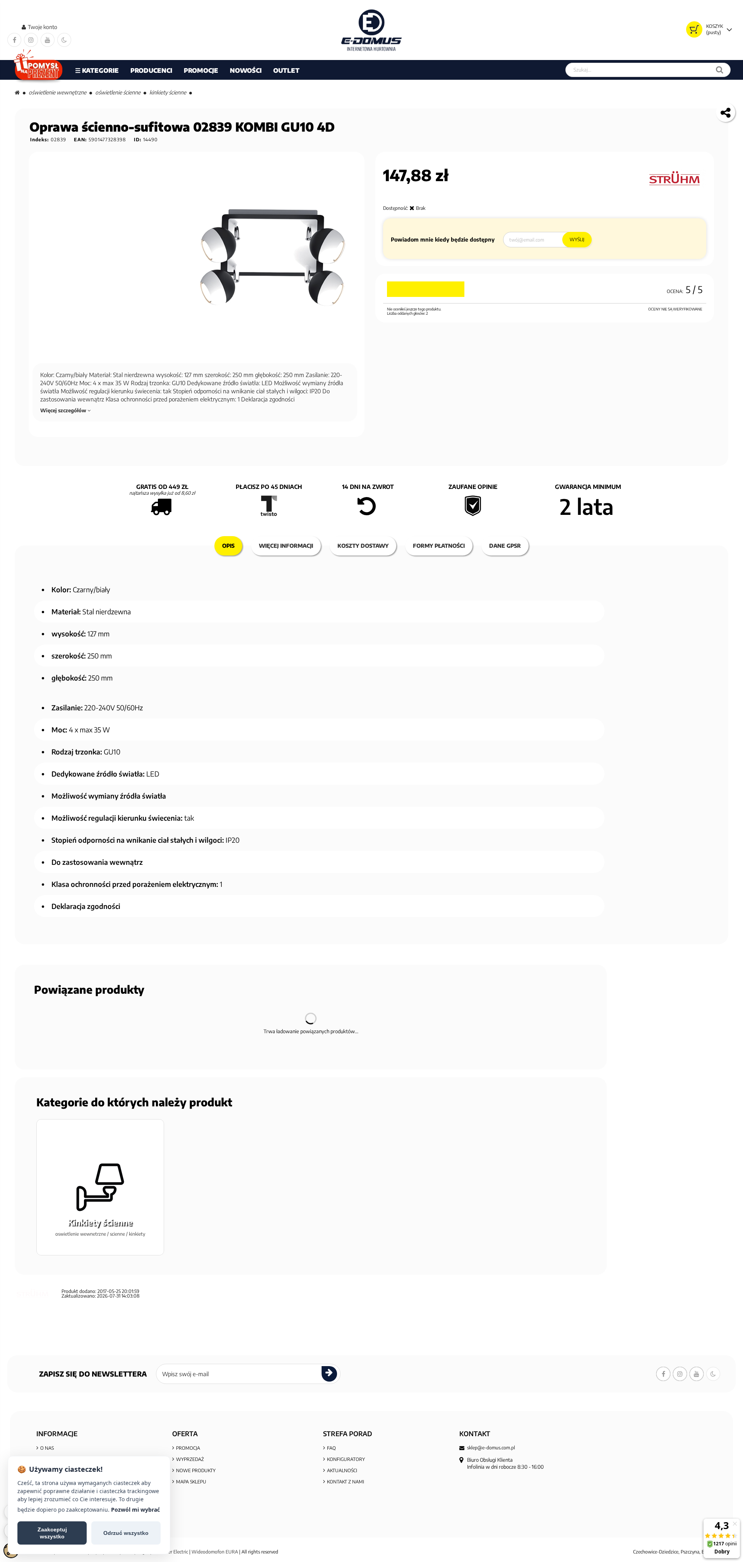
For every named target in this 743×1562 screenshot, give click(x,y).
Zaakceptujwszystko (52, 1533)
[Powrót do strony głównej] (17, 92)
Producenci (151, 70)
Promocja (188, 1448)
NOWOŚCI (246, 70)
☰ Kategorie (97, 70)
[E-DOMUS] (372, 30)
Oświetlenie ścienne (117, 92)
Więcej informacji (286, 545)
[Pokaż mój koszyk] (694, 29)
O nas (47, 1448)
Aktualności (342, 1470)
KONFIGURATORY (346, 1459)
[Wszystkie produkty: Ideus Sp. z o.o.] (676, 178)
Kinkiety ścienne (167, 92)
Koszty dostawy (363, 545)
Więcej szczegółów (63, 410)
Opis (228, 545)
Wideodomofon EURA (215, 1552)
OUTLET (286, 70)
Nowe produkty (196, 1470)
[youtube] (48, 40)
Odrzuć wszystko (126, 1533)
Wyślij (577, 239)
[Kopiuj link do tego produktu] (725, 112)
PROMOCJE (201, 70)
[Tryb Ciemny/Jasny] (64, 40)
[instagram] (31, 40)
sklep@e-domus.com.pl (491, 1447)
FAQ (331, 1448)
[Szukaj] (719, 70)
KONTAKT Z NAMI (345, 1481)
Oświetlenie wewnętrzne (57, 92)
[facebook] (14, 40)
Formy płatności (439, 545)
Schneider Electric (170, 1552)
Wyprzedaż (190, 1459)
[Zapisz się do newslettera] (329, 1374)
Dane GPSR (505, 545)
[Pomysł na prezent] (38, 70)
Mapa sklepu (191, 1481)
